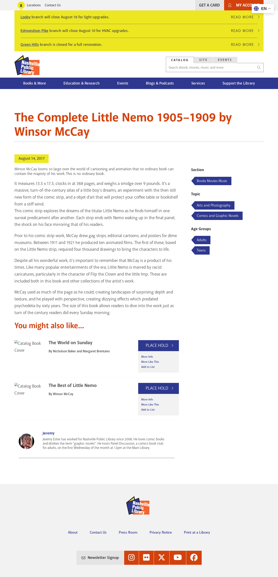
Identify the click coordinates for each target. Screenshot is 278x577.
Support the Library (238, 83)
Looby (26, 17)
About (73, 532)
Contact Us (53, 5)
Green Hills (30, 44)
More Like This (150, 362)
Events (225, 60)
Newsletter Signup (103, 557)
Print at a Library (197, 532)
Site (203, 60)
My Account (247, 5)
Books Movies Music (212, 181)
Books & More (34, 83)
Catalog (180, 60)
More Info (147, 356)
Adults (201, 240)
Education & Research (81, 83)
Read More (244, 17)
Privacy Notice (161, 532)
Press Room (128, 532)
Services (198, 83)
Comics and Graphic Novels (218, 215)
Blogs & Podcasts (160, 83)
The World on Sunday (70, 343)
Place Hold (157, 345)
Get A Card (209, 5)
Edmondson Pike (34, 30)
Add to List (148, 367)
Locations (34, 5)
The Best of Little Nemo (73, 385)
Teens (201, 250)
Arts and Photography (213, 205)
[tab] (180, 60)
